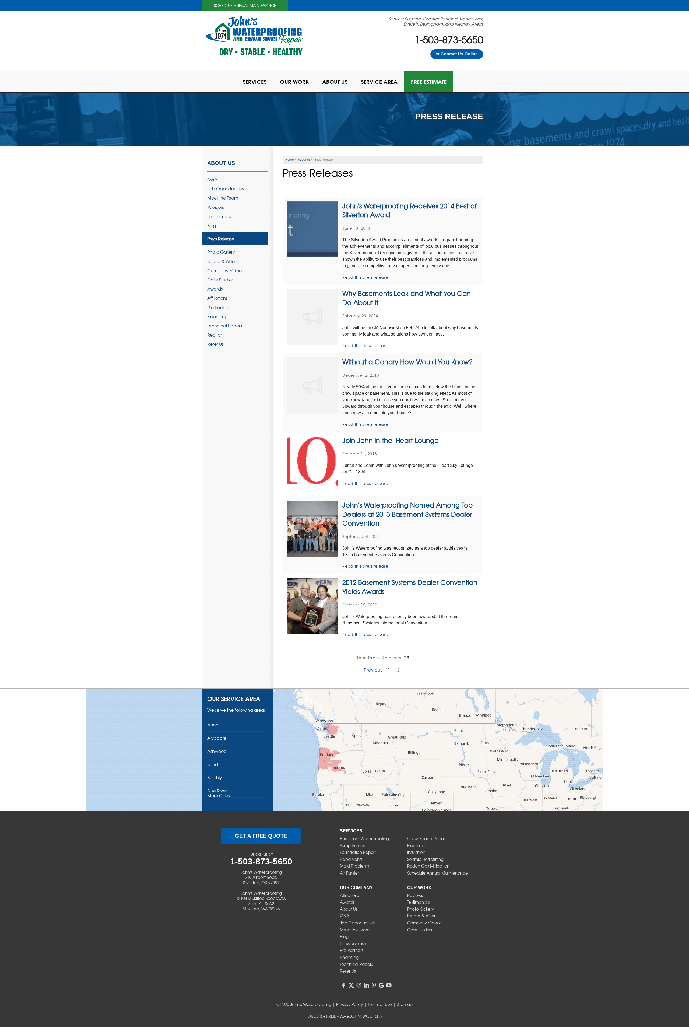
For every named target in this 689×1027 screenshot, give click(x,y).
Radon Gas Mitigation (428, 866)
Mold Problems (354, 866)
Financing (217, 316)
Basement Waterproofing (364, 838)
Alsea (213, 724)
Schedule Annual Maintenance (245, 5)
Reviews (215, 207)
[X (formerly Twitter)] (351, 985)
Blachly (214, 777)
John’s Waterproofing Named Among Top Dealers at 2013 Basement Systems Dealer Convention (407, 514)
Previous (373, 669)
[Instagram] (359, 985)
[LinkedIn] (366, 985)
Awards (215, 288)
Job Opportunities (225, 188)
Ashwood (217, 751)
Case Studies (220, 279)
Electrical (416, 845)
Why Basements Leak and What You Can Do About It (406, 297)
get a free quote (261, 836)
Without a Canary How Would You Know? (407, 361)
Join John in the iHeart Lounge (390, 440)
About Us (221, 163)
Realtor (214, 334)
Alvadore (216, 738)
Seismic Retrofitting (425, 859)
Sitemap (405, 1004)
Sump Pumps (352, 845)
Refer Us (215, 344)
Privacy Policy (349, 1004)
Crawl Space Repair (426, 838)
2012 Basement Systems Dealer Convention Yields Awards (409, 586)
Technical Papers (224, 325)
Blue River (217, 790)
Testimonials (219, 216)
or (457, 54)
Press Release (220, 238)
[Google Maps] (381, 985)
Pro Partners (219, 307)
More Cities (218, 795)
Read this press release (365, 277)
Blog (211, 225)
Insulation (416, 852)
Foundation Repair (358, 852)
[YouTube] (389, 985)
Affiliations (217, 298)
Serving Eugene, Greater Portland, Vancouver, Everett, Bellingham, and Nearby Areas (435, 21)
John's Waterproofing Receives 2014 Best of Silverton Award (409, 210)
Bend (212, 764)
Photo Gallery (221, 251)
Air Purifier (349, 873)
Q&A (212, 179)
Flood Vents (351, 859)
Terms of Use (380, 1004)
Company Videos (225, 270)
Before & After (221, 261)
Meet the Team (222, 197)
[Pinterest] (374, 985)
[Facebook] (343, 985)
